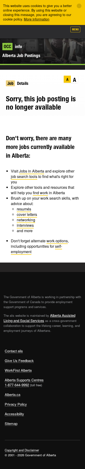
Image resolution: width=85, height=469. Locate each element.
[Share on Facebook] (15, 123)
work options (57, 240)
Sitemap (11, 423)
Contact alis (14, 350)
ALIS (29, 31)
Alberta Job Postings (21, 55)
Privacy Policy (16, 404)
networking (26, 219)
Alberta (12, 31)
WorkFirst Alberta (18, 370)
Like (50, 31)
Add (39, 31)
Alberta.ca (12, 394)
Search (62, 31)
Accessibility (14, 413)
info (13, 46)
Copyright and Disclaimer (22, 450)
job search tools (24, 176)
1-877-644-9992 (17, 384)
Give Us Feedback (19, 360)
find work (40, 192)
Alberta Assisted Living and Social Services (39, 318)
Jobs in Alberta (31, 171)
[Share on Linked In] (24, 123)
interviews (25, 225)
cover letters (27, 214)
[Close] (79, 6)
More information (36, 19)
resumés (24, 209)
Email (34, 123)
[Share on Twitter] (6, 123)
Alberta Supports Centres (24, 379)
